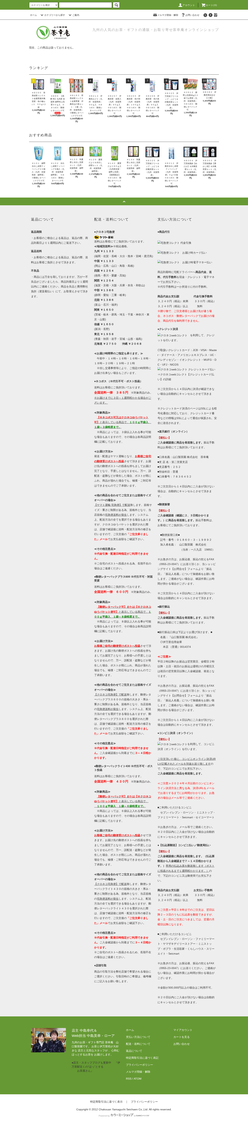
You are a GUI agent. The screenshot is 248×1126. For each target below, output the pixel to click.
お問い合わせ (192, 15)
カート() (211, 5)
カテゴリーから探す (54, 15)
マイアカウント (182, 1029)
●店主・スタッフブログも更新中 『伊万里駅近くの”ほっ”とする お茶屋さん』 (96, 1066)
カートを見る (181, 1036)
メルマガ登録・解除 (167, 15)
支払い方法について (138, 1036)
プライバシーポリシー (139, 1064)
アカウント (189, 5)
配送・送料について (138, 1043)
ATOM (137, 1078)
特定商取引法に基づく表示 (106, 1101)
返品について (134, 1050)
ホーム (33, 15)
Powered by (104, 1116)
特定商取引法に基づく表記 (142, 1057)
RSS (128, 1078)
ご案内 (75, 15)
